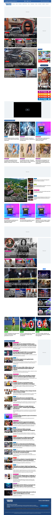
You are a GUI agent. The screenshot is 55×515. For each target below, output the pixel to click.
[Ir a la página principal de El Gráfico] (8, 4)
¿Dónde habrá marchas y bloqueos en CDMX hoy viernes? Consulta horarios (24, 451)
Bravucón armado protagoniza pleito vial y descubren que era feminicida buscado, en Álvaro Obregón (9, 44)
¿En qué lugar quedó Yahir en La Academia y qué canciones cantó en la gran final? (24, 352)
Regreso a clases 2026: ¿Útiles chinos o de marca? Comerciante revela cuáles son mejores (23, 368)
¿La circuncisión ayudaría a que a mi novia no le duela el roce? (25, 416)
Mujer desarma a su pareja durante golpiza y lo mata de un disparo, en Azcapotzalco (20, 35)
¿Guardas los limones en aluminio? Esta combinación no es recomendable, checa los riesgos (24, 399)
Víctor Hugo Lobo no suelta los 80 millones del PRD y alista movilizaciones (43, 313)
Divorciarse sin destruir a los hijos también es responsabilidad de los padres (44, 285)
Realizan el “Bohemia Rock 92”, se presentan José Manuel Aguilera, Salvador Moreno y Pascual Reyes (43, 276)
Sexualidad (15, 414)
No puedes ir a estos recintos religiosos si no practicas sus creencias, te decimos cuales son (9, 74)
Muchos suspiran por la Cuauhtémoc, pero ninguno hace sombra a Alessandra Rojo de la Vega (44, 304)
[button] (39, 88)
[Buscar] (41, 1)
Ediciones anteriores (44, 65)
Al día (15, 357)
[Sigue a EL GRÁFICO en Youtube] (28, 510)
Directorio (24, 508)
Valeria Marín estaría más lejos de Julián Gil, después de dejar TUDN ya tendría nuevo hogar (10, 264)
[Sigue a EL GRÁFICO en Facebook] (26, 510)
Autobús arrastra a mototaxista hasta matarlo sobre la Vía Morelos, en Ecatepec (24, 383)
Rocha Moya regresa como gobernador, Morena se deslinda (23, 359)
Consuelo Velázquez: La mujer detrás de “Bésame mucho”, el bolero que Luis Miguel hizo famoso (20, 254)
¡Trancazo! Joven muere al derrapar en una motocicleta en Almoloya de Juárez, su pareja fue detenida (19, 64)
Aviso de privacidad (19, 508)
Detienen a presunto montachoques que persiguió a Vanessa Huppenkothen (20, 45)
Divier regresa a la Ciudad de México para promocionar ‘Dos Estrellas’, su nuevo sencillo (24, 344)
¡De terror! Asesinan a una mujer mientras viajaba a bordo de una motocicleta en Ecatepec (20, 74)
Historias (7, 69)
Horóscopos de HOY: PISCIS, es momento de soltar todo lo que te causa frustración (24, 485)
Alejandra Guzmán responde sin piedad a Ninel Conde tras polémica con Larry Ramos (24, 422)
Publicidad (37, 508)
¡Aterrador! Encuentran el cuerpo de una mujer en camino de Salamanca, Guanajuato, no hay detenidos (32, 43)
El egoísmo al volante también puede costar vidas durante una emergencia (44, 295)
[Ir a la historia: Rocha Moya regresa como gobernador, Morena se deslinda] (8, 360)
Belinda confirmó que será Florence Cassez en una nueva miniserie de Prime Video (32, 74)
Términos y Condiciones (31, 508)
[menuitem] (24, 1)
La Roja (7, 32)
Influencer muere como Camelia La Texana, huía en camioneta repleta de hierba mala (24, 376)
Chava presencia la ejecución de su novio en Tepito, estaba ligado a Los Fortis (24, 492)
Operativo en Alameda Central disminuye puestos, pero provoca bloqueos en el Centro (24, 444)
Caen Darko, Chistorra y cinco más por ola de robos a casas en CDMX (31, 295)
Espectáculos (18, 39)
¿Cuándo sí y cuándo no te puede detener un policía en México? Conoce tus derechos (24, 459)
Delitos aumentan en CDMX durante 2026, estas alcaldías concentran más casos (23, 438)
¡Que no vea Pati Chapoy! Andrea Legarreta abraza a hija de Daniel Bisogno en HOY (31, 264)
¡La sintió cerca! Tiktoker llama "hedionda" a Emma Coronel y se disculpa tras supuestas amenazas (24, 477)
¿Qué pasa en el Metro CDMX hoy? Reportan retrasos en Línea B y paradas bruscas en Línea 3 (25, 467)
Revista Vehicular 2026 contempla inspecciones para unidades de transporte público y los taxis (24, 430)
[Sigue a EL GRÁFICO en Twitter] (27, 510)
